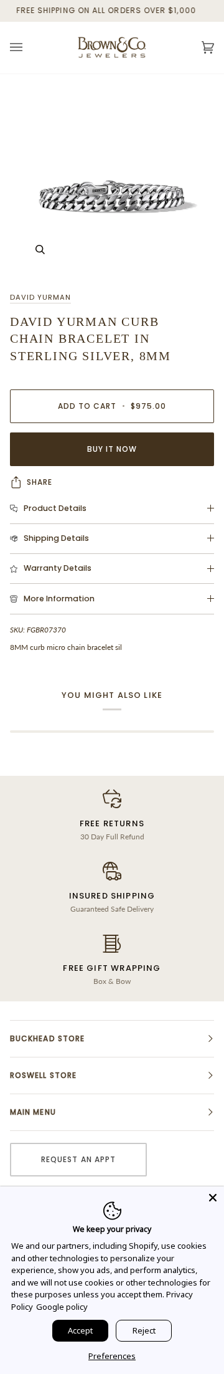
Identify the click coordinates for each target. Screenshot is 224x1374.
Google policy (62, 1306)
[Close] (213, 1197)
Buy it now (112, 449)
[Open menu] (28, 48)
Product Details (55, 508)
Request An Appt (78, 1159)
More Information (59, 598)
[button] (112, 1038)
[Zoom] (112, 177)
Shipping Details (56, 538)
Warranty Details (57, 568)
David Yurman (40, 297)
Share (39, 482)
